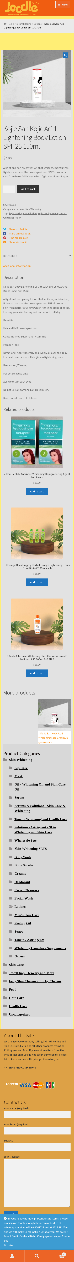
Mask (18, 776)
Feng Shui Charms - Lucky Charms (35, 981)
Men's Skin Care (26, 915)
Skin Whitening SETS (30, 848)
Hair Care (16, 998)
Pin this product (18, 237)
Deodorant (22, 882)
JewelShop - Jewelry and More (31, 973)
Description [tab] (10, 256)
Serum (19, 797)
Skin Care (16, 965)
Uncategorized (19, 1014)
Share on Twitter (19, 229)
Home (11, 23)
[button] (65, 55)
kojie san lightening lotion (52, 213)
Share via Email (18, 242)
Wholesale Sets (25, 840)
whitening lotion (12, 217)
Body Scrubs (23, 865)
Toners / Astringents (29, 940)
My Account (12, 1256)
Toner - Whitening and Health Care (40, 819)
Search (37, 1256)
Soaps (18, 931)
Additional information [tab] (17, 266)
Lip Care (21, 768)
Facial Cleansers (26, 890)
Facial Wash (23, 898)
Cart (57, 1253)
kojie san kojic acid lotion (23, 213)
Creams (20, 873)
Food (12, 989)
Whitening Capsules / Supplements (40, 948)
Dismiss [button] (8, 1245)
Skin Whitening (24, 23)
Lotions (38, 23)
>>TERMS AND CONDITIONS (20, 1067)
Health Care (18, 1006)
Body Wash (22, 857)
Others (19, 956)
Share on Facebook (19, 233)
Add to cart (28, 189)
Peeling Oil (22, 923)
